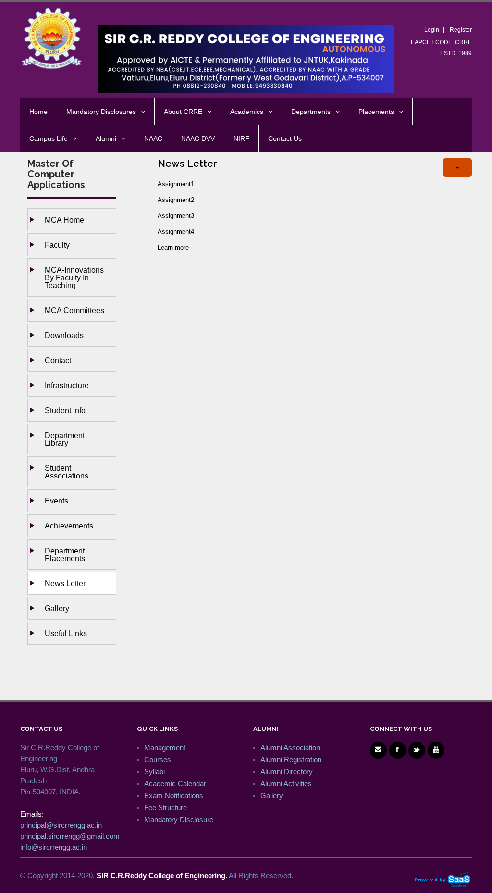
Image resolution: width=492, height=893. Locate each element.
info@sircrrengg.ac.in (53, 847)
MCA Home (64, 219)
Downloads (64, 335)
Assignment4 (176, 231)
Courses (157, 759)
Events (56, 500)
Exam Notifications (173, 796)
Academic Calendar (175, 784)
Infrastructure (67, 385)
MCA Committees (74, 310)
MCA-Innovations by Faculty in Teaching (74, 277)
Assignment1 (176, 184)
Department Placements (65, 554)
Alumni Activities (286, 784)
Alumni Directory (286, 771)
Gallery (57, 608)
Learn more (173, 247)
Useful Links (66, 633)
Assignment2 (176, 199)
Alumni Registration (290, 759)
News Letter (65, 583)
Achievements (69, 525)
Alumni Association (290, 747)
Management (164, 747)
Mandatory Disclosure (178, 820)
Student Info (65, 410)
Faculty (57, 244)
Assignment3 (176, 215)
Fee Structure (165, 808)
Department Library (65, 439)
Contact (58, 360)
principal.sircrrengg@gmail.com (70, 836)
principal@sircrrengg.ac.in (61, 825)
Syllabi (154, 771)
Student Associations (66, 472)
